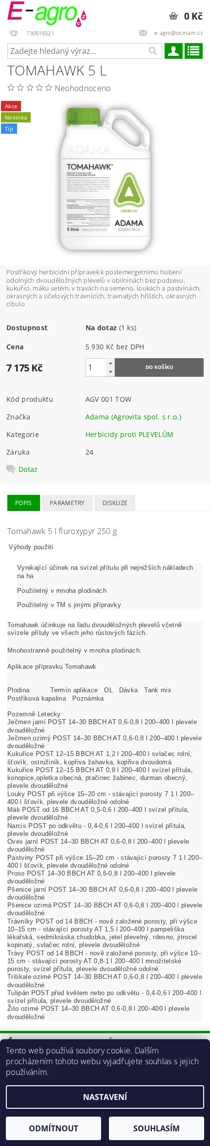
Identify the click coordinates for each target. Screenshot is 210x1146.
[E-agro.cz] (46, 12)
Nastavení (105, 1097)
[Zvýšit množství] (110, 362)
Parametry (67, 503)
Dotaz (28, 469)
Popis (23, 503)
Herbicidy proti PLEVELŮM (129, 434)
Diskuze (115, 503)
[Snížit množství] (110, 371)
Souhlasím (156, 1128)
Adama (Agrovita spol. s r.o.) (133, 416)
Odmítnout (53, 1128)
